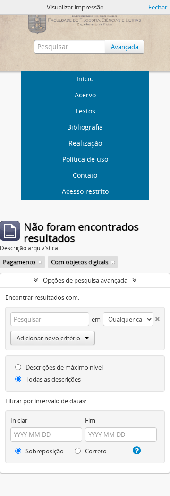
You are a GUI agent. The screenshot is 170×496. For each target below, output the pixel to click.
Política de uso (85, 159)
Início (85, 78)
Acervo (85, 94)
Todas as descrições (52, 379)
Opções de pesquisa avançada (85, 280)
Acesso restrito (85, 191)
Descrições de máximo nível (63, 367)
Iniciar (18, 420)
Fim (90, 420)
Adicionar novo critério (48, 338)
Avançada (124, 47)
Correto (95, 451)
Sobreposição (44, 451)
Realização (85, 143)
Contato (85, 175)
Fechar (157, 7)
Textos (85, 110)
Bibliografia (85, 126)
